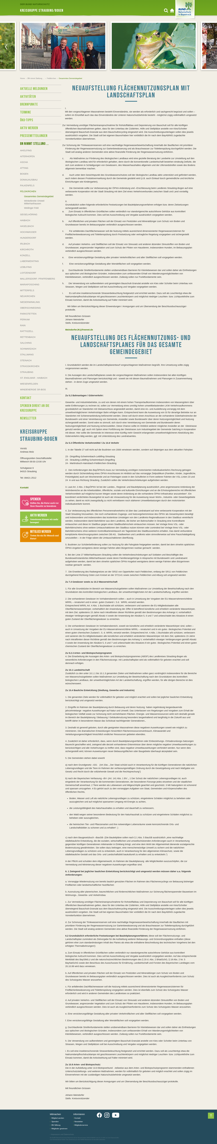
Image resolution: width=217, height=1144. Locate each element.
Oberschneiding (30, 308)
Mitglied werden (57, 1118)
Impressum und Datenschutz (62, 1134)
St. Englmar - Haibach (33, 378)
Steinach (26, 360)
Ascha (24, 162)
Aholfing (26, 150)
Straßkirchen (29, 366)
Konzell (25, 255)
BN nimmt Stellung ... (36, 78)
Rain (22, 325)
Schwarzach (28, 349)
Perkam (25, 319)
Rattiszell (26, 331)
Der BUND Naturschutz (35, 4)
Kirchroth (27, 249)
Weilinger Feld (31, 208)
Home (22, 78)
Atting (24, 168)
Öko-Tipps (26, 120)
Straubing (26, 372)
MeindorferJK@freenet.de (79, 329)
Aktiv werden (29, 128)
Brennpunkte (29, 104)
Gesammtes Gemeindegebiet (38, 196)
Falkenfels (27, 185)
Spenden (55, 1122)
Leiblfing (26, 267)
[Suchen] (166, 11)
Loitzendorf (28, 273)
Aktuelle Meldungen (34, 88)
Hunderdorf (28, 238)
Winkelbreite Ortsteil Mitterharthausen (34, 202)
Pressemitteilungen (33, 136)
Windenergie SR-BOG (33, 389)
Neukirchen (27, 296)
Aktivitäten (28, 96)
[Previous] (6, 47)
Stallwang (27, 354)
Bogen (24, 174)
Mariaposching (29, 284)
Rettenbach (27, 337)
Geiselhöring (28, 214)
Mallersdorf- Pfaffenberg (37, 278)
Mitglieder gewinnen (59, 1129)
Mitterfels (27, 290)
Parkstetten (28, 314)
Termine (25, 112)
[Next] (211, 47)
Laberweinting (29, 261)
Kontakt (25, 398)
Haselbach (27, 226)
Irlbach (25, 243)
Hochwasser (28, 232)
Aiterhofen (27, 156)
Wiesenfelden (29, 384)
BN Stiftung (55, 1125)
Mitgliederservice (81, 1125)
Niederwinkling (30, 302)
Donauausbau (29, 179)
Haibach (25, 220)
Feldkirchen (51, 78)
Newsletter (28, 418)
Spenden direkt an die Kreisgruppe (34, 408)
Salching (26, 343)
